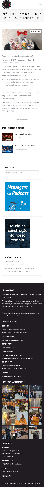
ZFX (4, 483)
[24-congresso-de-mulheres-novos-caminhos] (8, 419)
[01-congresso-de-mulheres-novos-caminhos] (22, 432)
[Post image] (7, 137)
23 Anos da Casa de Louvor (25, 146)
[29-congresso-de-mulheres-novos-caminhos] (8, 405)
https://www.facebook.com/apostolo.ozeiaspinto (21, 79)
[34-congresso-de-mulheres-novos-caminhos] (8, 392)
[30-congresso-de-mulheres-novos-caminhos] (35, 392)
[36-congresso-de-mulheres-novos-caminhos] (22, 392)
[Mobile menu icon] (40, 4)
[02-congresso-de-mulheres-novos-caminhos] (8, 432)
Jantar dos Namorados (23, 134)
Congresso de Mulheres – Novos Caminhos (19, 268)
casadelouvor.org (8, 99)
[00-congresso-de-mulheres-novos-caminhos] (35, 432)
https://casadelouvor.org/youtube (16, 85)
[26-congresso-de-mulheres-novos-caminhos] (35, 405)
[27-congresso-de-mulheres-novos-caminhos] (22, 405)
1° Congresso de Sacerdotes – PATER (17, 271)
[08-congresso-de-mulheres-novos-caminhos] (35, 419)
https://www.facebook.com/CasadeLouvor (19, 82)
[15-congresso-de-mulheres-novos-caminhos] (22, 419)
